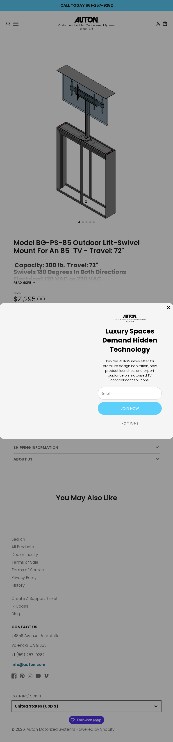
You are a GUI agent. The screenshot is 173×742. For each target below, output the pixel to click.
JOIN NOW (130, 408)
